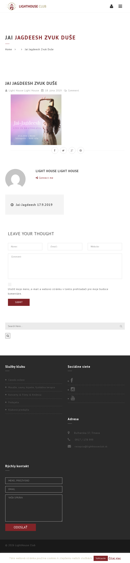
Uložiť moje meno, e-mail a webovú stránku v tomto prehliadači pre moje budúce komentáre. (58, 291)
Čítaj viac (115, 558)
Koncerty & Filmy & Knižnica (24, 394)
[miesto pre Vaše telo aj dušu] (25, 6)
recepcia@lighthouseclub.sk (91, 446)
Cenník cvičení (16, 379)
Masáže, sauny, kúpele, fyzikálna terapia (31, 387)
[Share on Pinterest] (80, 150)
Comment (73, 90)
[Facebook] (96, 380)
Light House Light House (24, 90)
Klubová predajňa (18, 409)
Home (8, 49)
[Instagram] (96, 389)
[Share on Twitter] (63, 150)
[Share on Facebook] (54, 150)
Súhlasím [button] (101, 558)
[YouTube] (96, 398)
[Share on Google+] (72, 150)
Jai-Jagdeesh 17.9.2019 (34, 205)
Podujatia (13, 402)
